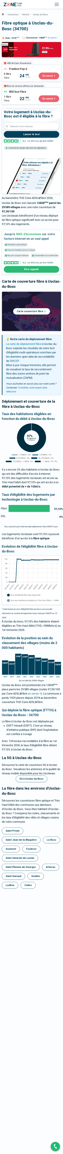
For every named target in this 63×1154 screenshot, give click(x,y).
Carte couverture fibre (30, 311)
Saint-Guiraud (13, 876)
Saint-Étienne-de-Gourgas (21, 867)
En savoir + (52, 38)
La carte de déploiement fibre (23, 344)
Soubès (35, 876)
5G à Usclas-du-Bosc (31, 778)
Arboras (50, 867)
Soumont (11, 848)
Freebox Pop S (10, 67)
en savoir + (34, 693)
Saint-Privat (12, 830)
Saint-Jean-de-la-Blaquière (21, 839)
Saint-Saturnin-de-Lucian (20, 858)
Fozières (31, 848)
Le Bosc (51, 839)
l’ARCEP (14, 360)
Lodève (10, 885)
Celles (28, 885)
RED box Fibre (10, 89)
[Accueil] (3, 13)
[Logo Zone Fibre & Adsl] (13, 4)
